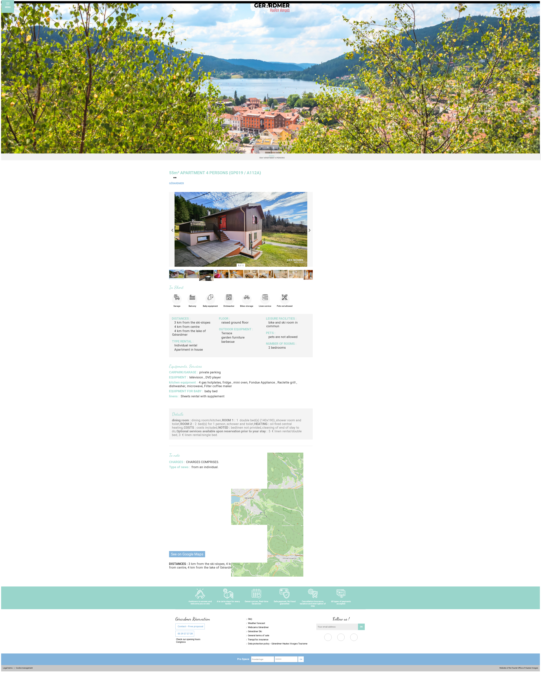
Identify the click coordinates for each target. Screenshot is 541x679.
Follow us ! (341, 618)
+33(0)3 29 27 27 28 (515, 6)
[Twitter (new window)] (341, 638)
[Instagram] (354, 638)
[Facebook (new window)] (328, 638)
